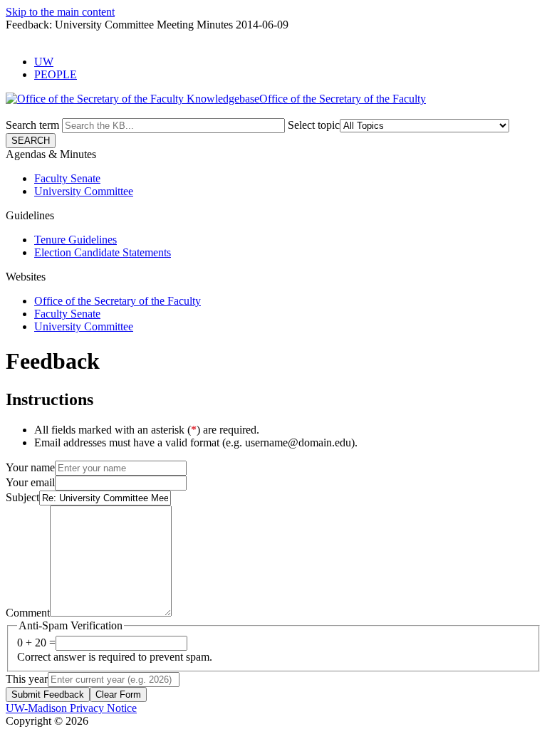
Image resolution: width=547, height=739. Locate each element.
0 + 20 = (36, 642)
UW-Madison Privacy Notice (71, 708)
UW (43, 62)
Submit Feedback (47, 694)
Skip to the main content (60, 12)
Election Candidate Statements (102, 252)
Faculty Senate (67, 178)
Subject (22, 497)
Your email (30, 482)
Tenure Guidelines (75, 240)
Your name (30, 467)
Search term (32, 125)
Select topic (314, 125)
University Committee (83, 191)
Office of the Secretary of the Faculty (117, 301)
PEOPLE (55, 74)
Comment (28, 613)
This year (27, 679)
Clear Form (118, 694)
